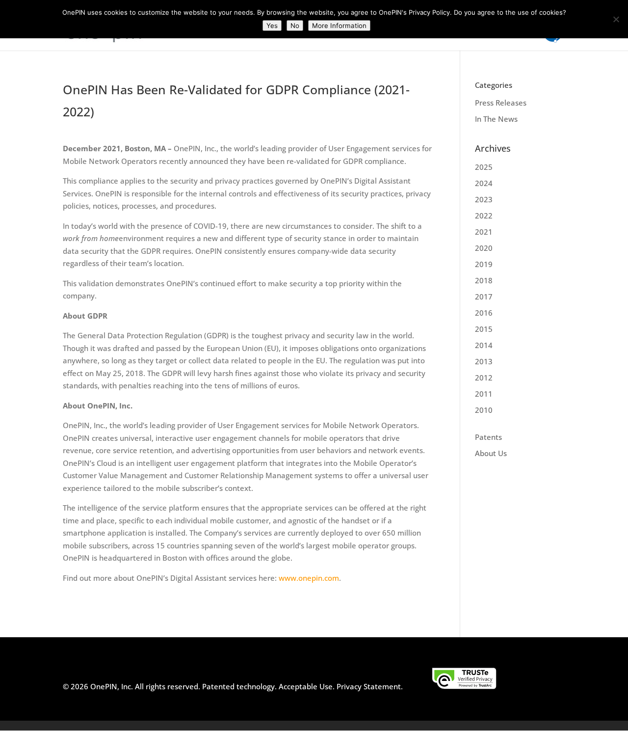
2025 (484, 167)
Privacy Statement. (370, 686)
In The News (496, 119)
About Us (491, 453)
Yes (272, 25)
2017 (484, 296)
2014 (484, 345)
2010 (484, 410)
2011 (484, 394)
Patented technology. (239, 686)
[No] (616, 19)
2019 (484, 264)
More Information (339, 25)
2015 (484, 329)
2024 (484, 183)
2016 (484, 313)
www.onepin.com (309, 578)
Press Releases (500, 103)
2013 (484, 361)
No (294, 25)
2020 (484, 248)
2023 (484, 199)
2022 (484, 215)
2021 (484, 232)
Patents (488, 437)
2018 (484, 280)
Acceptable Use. (306, 686)
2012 (484, 377)
